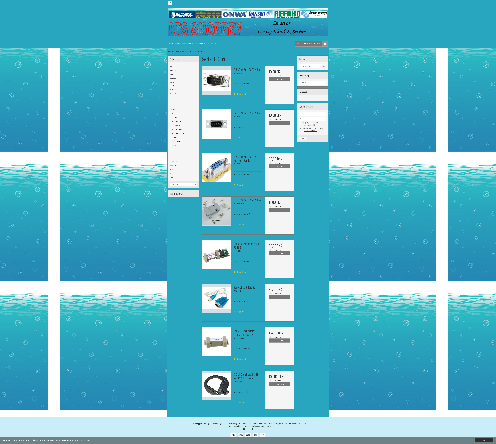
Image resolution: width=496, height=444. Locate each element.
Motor (172, 177)
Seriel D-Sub (176, 141)
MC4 (173, 157)
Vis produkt (280, 79)
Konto (172, 66)
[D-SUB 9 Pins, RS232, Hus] (216, 211)
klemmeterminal (178, 133)
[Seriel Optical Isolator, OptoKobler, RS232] (216, 341)
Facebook (249, 429)
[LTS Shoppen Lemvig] (248, 22)
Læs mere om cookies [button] (81, 440)
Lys (171, 106)
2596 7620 (262, 424)
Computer (173, 78)
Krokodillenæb (177, 129)
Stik (171, 114)
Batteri (172, 74)
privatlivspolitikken (310, 131)
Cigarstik (175, 117)
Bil (171, 173)
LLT (173, 149)
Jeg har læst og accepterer (313, 130)
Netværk (173, 82)
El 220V (173, 94)
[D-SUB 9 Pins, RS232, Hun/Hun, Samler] (216, 167)
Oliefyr (172, 169)
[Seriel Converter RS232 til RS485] (216, 254)
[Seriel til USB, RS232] (216, 298)
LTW (173, 153)
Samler (174, 161)
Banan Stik (176, 126)
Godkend (303, 138)
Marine (172, 98)
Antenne (173, 70)
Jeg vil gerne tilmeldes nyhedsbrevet (314, 124)
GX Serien (175, 145)
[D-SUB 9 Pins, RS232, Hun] (216, 123)
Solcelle (173, 165)
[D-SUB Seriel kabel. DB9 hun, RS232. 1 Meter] (216, 385)
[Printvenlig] (327, 52)
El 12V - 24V (174, 90)
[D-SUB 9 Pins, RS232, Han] (216, 80)
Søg (324, 66)
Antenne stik (176, 122)
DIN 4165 (175, 137)
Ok (484, 440)
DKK (170, 3)
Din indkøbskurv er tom (308, 43)
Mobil (172, 86)
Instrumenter (174, 102)
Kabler (172, 110)
